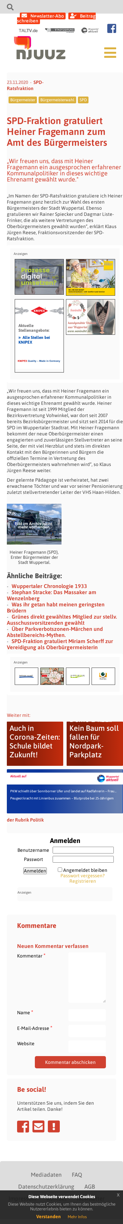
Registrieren (82, 881)
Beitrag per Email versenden (38, 1126)
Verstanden (48, 1216)
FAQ (77, 1174)
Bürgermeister (22, 100)
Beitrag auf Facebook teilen (23, 1126)
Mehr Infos (77, 1216)
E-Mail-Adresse (34, 1028)
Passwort (33, 859)
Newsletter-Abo (47, 16)
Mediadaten (46, 1174)
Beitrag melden (54, 1126)
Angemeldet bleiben (85, 870)
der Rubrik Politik (25, 820)
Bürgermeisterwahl (57, 100)
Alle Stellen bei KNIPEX (34, 339)
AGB (89, 1186)
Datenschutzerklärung (46, 1186)
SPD (83, 100)
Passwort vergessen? (82, 875)
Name (25, 1012)
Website (26, 1043)
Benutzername (33, 850)
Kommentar (31, 955)
